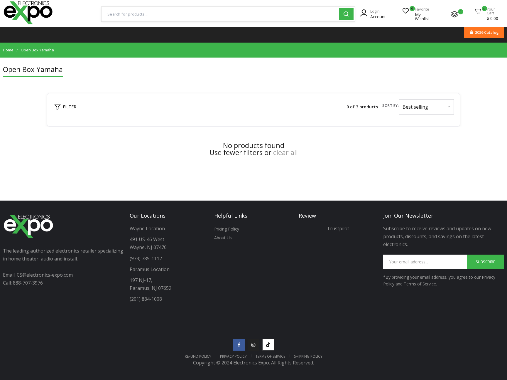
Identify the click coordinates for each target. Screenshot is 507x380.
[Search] (346, 14)
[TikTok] (268, 345)
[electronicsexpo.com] (28, 25)
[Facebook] (239, 345)
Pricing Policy (226, 229)
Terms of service (270, 356)
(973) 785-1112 (146, 258)
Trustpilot (338, 228)
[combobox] (220, 14)
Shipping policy (308, 356)
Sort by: (390, 105)
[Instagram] (253, 345)
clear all (285, 152)
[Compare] (454, 14)
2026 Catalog (487, 32)
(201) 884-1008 (146, 299)
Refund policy (198, 356)
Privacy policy (233, 356)
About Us (223, 238)
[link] (495, 337)
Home (8, 50)
